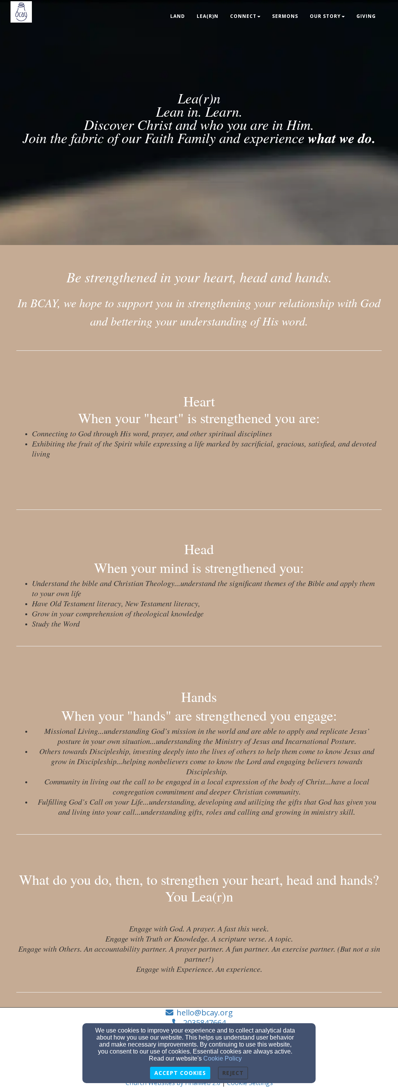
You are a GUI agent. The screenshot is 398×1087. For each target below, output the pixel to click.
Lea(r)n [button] (207, 16)
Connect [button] (243, 16)
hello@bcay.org (204, 1012)
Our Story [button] (325, 16)
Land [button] (177, 16)
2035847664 (204, 1022)
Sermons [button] (285, 16)
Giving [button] (366, 16)
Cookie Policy (222, 1058)
